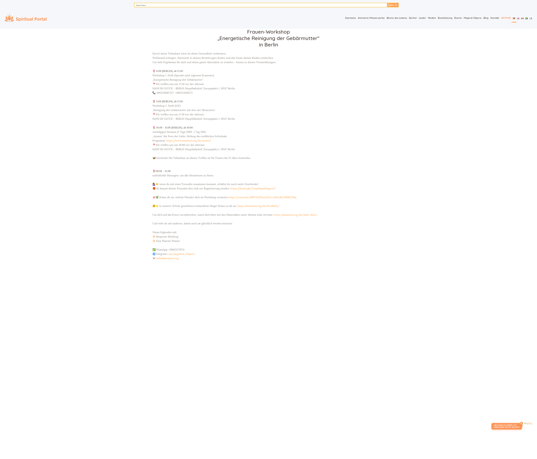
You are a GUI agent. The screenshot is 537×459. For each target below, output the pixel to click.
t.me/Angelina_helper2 (181, 254)
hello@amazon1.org (167, 258)
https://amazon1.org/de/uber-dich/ (295, 215)
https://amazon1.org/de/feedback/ (258, 206)
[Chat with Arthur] (528, 426)
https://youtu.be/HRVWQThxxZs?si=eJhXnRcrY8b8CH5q (262, 197)
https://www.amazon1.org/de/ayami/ (188, 141)
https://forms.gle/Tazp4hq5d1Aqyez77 (252, 188)
